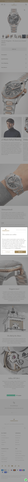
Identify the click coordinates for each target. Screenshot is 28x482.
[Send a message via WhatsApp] (25, 479)
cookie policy (18, 248)
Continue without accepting (21, 229)
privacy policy (8, 248)
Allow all (20, 251)
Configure (7, 251)
